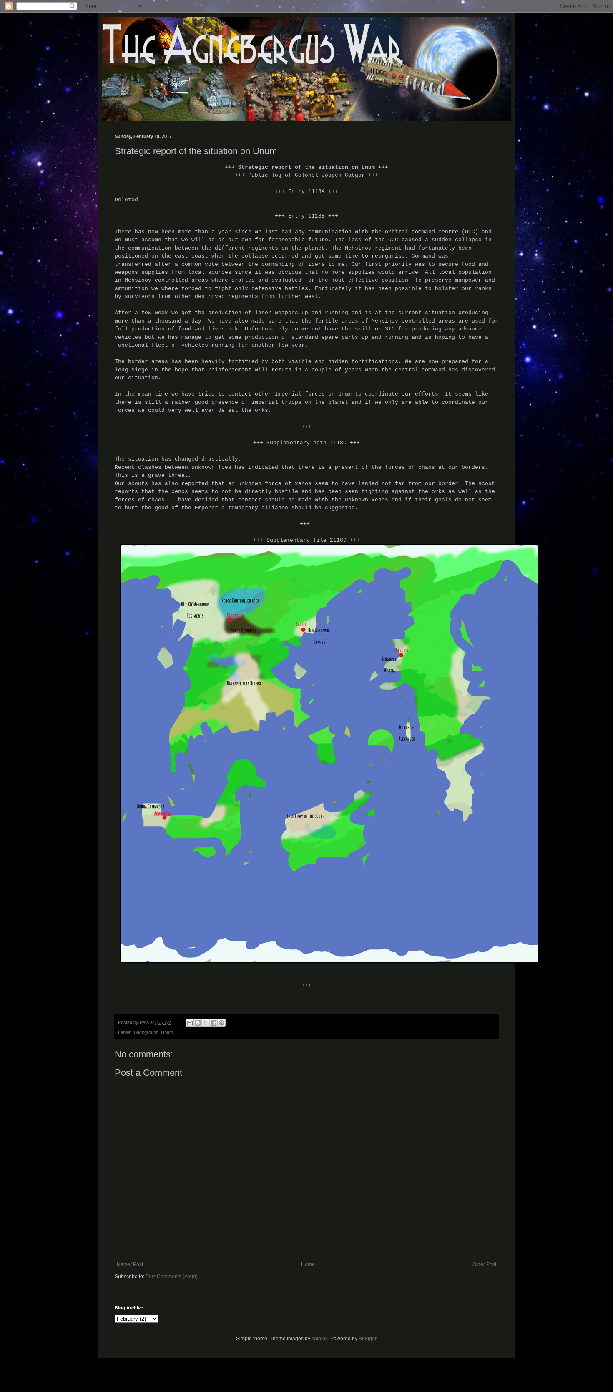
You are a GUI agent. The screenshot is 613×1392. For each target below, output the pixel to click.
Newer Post (130, 1264)
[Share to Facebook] (213, 1023)
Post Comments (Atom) (172, 1276)
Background (146, 1032)
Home (308, 1264)
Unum (167, 1032)
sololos (320, 1339)
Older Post (484, 1264)
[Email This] (190, 1023)
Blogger (367, 1339)
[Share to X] (205, 1023)
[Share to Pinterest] (221, 1023)
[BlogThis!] (197, 1023)
